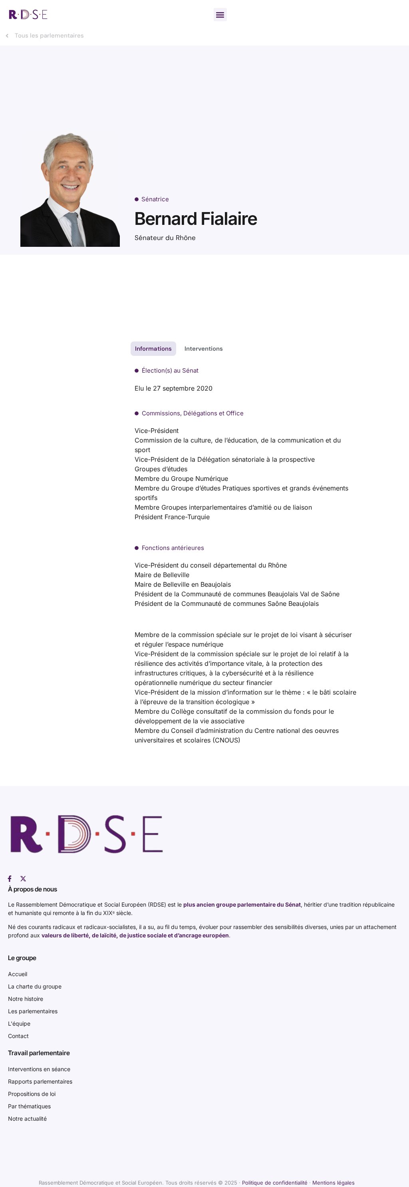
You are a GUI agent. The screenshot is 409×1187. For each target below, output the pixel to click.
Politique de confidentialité (275, 1182)
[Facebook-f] (9, 878)
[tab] (153, 348)
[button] (220, 14)
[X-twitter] (23, 878)
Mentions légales (333, 1182)
